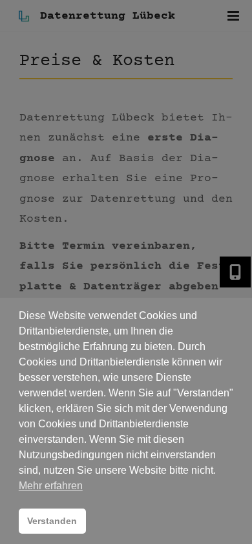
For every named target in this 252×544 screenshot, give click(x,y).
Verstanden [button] (52, 521)
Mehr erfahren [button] (51, 485)
